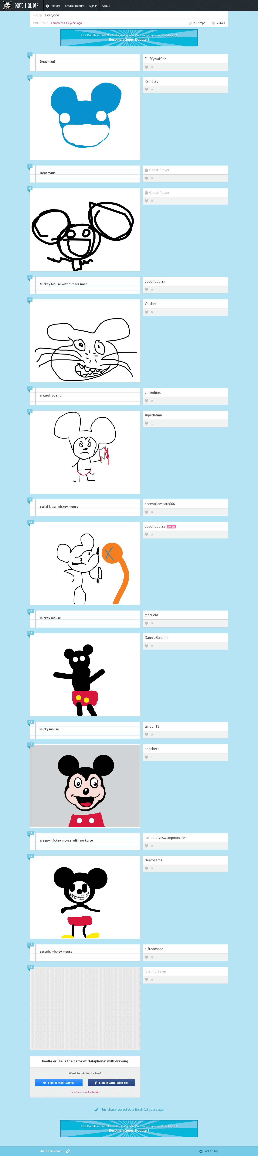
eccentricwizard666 (160, 503)
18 (30, 967)
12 (30, 633)
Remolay (151, 81)
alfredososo (154, 948)
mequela (151, 614)
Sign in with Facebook (113, 1082)
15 (30, 833)
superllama (153, 415)
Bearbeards (153, 860)
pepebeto (152, 748)
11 (30, 610)
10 (30, 522)
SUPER (171, 526)
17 (30, 944)
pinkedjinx (153, 392)
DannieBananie (156, 637)
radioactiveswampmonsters (166, 837)
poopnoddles (155, 281)
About (106, 6)
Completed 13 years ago (66, 23)
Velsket (150, 303)
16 (30, 855)
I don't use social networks (85, 1092)
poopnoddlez (155, 526)
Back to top (211, 1151)
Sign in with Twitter (60, 1082)
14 (30, 744)
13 (30, 722)
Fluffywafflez (155, 58)
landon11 (152, 726)
